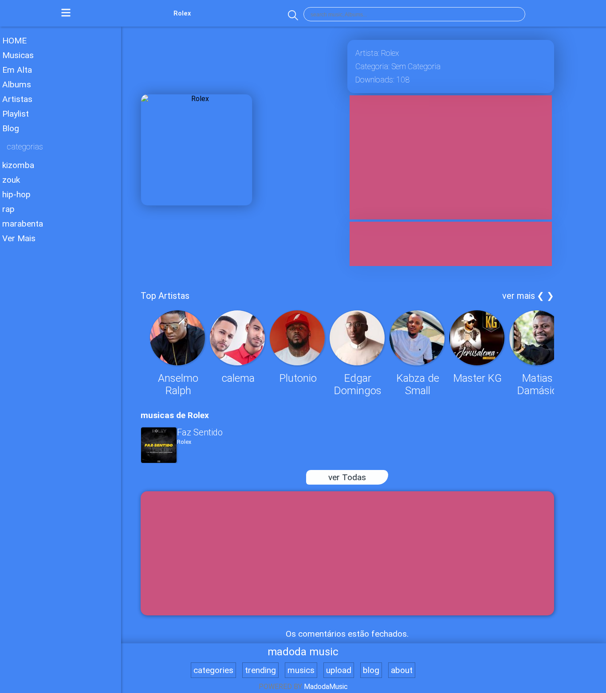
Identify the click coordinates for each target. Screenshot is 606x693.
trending (260, 670)
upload (338, 670)
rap (8, 209)
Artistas (17, 99)
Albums (16, 84)
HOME (14, 40)
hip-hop (16, 194)
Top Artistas (165, 295)
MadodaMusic (326, 686)
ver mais (518, 295)
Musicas (18, 55)
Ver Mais (18, 238)
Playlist (15, 114)
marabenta (22, 224)
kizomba (18, 165)
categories (213, 670)
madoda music (303, 652)
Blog (10, 128)
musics (301, 670)
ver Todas (347, 477)
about (402, 670)
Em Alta (17, 70)
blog (371, 670)
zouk (11, 180)
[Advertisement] (60, 381)
